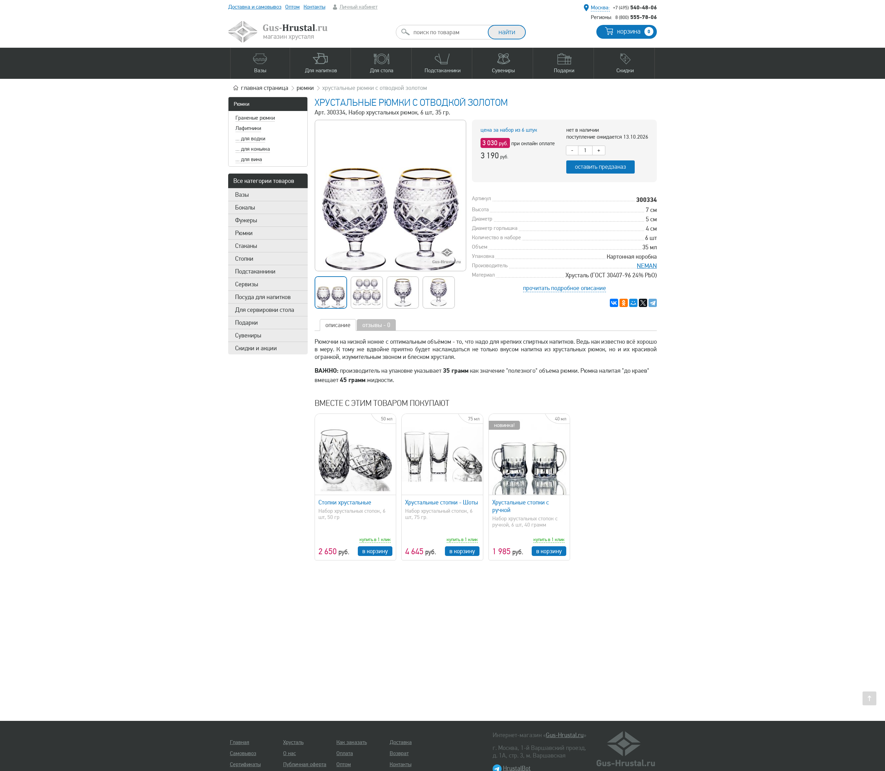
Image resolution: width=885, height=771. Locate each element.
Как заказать (351, 742)
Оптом (292, 6)
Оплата (344, 753)
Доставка (401, 742)
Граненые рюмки (255, 117)
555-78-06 (636, 16)
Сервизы (246, 284)
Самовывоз (243, 753)
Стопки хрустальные (344, 502)
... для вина (248, 159)
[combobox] (448, 32)
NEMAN (647, 266)
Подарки (246, 322)
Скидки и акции (256, 348)
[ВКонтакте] (614, 303)
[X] (643, 303)
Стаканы (246, 246)
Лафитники (248, 128)
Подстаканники (255, 271)
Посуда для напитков (263, 297)
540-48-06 (635, 7)
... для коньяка (252, 149)
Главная (239, 742)
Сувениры (248, 335)
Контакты (314, 6)
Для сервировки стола (264, 310)
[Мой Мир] (633, 303)
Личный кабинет (358, 6)
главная (264, 88)
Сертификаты (245, 764)
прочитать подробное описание (564, 288)
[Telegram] (653, 303)
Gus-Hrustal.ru (565, 735)
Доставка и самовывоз (254, 6)
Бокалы (245, 207)
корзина (633, 31)
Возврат (399, 753)
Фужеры (246, 220)
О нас (289, 753)
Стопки (244, 258)
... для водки (250, 138)
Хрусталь (293, 742)
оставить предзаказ (600, 166)
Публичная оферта (304, 764)
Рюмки (241, 104)
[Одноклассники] (624, 303)
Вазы (242, 194)
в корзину (375, 551)
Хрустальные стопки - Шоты (441, 502)
